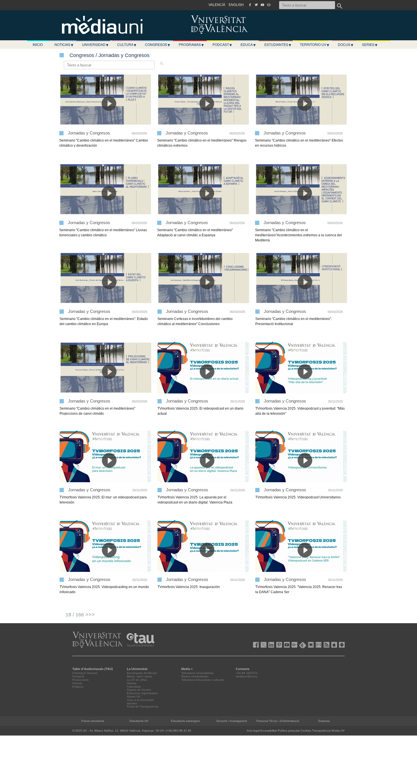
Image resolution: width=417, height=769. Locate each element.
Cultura (126, 44)
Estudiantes (277, 44)
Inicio (38, 44)
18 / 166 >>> (80, 615)
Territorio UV (314, 44)
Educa (248, 44)
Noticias (63, 44)
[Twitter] (256, 5)
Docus (345, 44)
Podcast (222, 44)
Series (369, 44)
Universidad (95, 44)
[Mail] (269, 5)
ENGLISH (236, 5)
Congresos (157, 44)
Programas (191, 44)
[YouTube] (262, 5)
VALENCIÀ (216, 5)
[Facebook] (250, 5)
